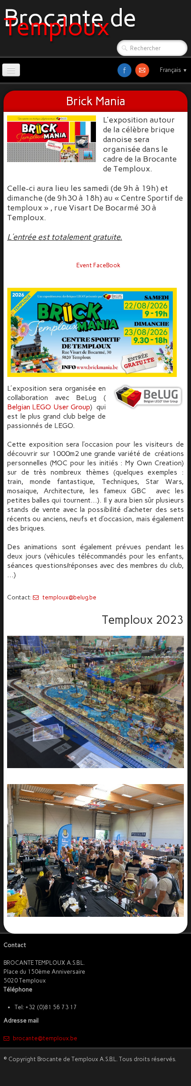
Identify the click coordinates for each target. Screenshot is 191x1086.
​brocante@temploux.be (45, 1038)
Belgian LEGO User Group (48, 407)
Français (173, 70)
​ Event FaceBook (97, 265)
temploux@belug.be (69, 597)
